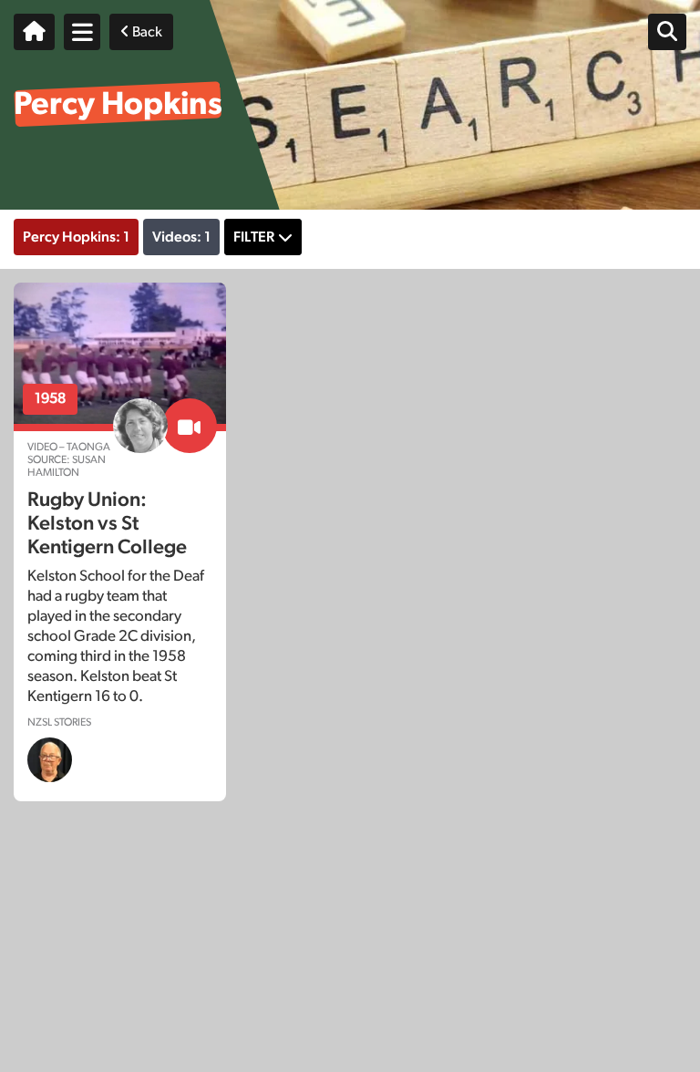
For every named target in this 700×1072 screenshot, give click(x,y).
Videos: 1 (181, 237)
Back (145, 32)
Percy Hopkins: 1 (76, 237)
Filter (253, 237)
